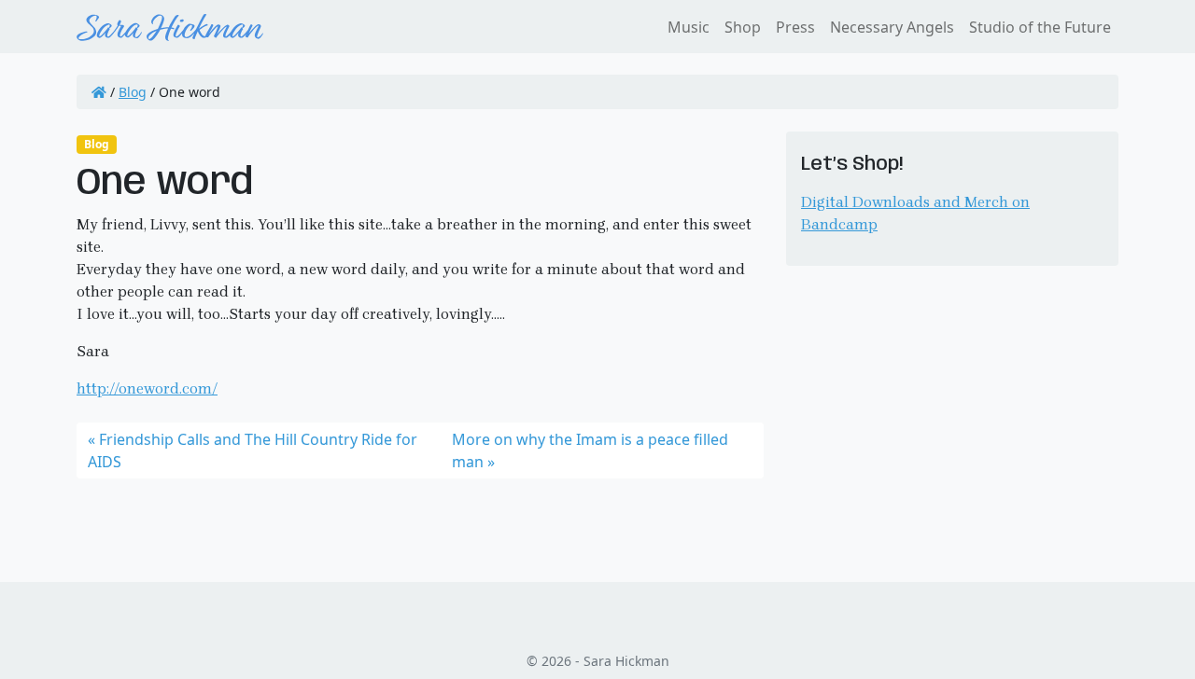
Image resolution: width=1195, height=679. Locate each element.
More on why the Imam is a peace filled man (590, 450)
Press (795, 27)
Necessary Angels (892, 27)
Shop (742, 27)
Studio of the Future (1040, 27)
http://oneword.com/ (147, 388)
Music (689, 27)
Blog (133, 92)
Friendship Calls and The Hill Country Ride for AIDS (252, 450)
